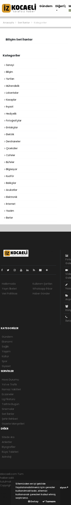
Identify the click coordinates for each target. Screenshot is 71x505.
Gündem (45, 6)
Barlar (9, 217)
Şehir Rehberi (10, 419)
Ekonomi (7, 341)
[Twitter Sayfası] (9, 270)
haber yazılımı (8, 489)
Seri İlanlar (24, 22)
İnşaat (9, 106)
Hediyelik (11, 113)
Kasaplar (10, 99)
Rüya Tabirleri (10, 452)
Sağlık (5, 346)
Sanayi (9, 65)
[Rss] (35, 270)
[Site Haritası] (42, 270)
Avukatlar (11, 190)
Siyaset (6, 366)
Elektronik (11, 197)
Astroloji (6, 457)
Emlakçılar (11, 127)
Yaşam (6, 351)
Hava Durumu (10, 379)
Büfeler (9, 162)
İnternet (10, 204)
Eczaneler (8, 394)
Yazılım (9, 211)
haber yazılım (8, 497)
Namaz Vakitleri (11, 389)
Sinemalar (8, 409)
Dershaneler (13, 141)
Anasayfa (8, 22)
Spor (4, 361)
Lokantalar (12, 93)
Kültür (5, 356)
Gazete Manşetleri (13, 423)
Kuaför (9, 176)
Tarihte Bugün (10, 404)
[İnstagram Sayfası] (16, 270)
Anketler (7, 442)
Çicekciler (11, 148)
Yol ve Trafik (9, 384)
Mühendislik (12, 86)
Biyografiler (8, 447)
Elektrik (9, 134)
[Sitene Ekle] (48, 270)
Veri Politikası (9, 293)
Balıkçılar (10, 183)
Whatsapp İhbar (42, 288)
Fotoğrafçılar (13, 120)
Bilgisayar (11, 169)
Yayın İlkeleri (9, 288)
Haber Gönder (41, 293)
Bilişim (9, 72)
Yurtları (9, 79)
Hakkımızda (9, 284)
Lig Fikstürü (8, 399)
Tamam (50, 501)
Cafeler (10, 155)
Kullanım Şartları (42, 284)
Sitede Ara (8, 437)
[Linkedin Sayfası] (28, 270)
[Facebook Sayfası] (3, 270)
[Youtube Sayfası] (22, 270)
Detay (34, 501)
